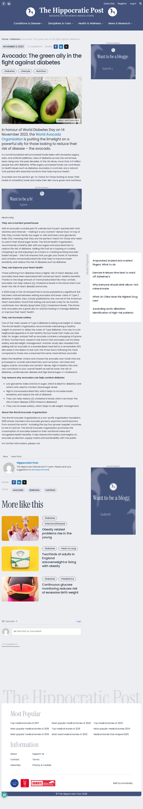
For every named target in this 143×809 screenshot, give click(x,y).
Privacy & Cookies (41, 765)
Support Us (38, 754)
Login (78, 621)
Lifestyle (25, 71)
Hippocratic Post (27, 463)
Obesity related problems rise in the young (57, 533)
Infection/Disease (55, 523)
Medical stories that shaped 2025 (111, 734)
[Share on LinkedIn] (61, 47)
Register (122, 3)
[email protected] (40, 469)
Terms (35, 759)
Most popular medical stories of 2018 (29, 729)
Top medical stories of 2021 (66, 729)
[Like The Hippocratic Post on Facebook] (3, 3)
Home (5, 39)
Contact (14, 759)
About (5, 456)
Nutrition (41, 71)
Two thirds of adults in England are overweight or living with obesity (59, 560)
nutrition (50, 490)
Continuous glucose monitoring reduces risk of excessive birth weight (60, 588)
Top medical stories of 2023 (108, 723)
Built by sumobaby (123, 783)
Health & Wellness (89, 23)
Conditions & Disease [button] (27, 23)
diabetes (34, 490)
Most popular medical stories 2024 (112, 729)
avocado (18, 490)
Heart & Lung (68, 548)
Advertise (15, 765)
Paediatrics (67, 578)
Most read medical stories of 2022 (69, 734)
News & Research (119, 23)
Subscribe (109, 3)
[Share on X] (66, 47)
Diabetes (15, 39)
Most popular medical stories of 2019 (29, 734)
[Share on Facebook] (56, 47)
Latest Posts (16, 456)
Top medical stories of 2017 (24, 723)
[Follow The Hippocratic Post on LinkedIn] (9, 3)
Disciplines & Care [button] (59, 23)
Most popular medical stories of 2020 (71, 723)
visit (38, 443)
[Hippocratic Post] (9, 468)
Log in (133, 3)
